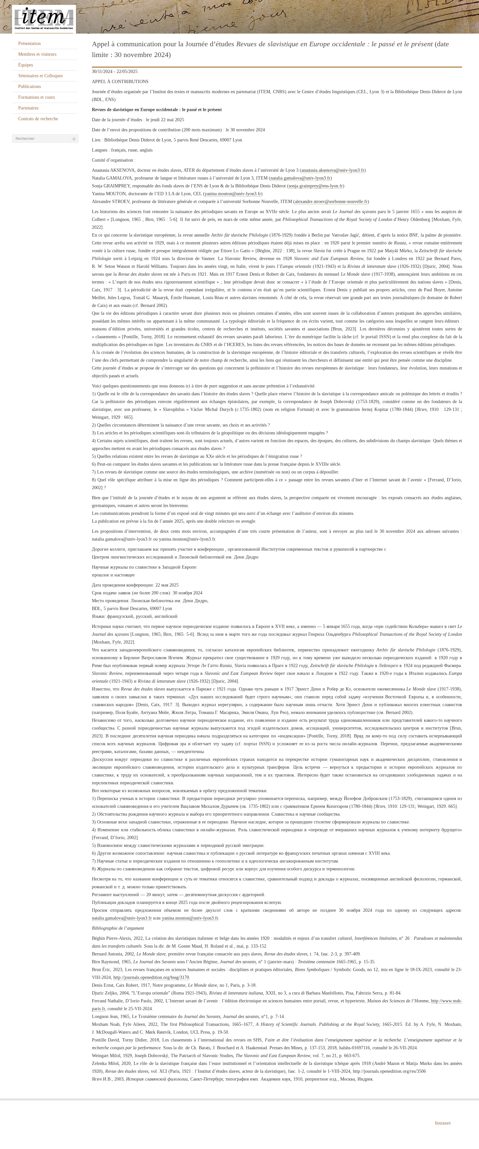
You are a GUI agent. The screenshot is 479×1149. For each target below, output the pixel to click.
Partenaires (28, 108)
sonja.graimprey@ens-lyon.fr (316, 185)
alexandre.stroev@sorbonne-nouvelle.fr (331, 201)
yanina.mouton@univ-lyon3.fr (233, 193)
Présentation (29, 43)
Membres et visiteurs (37, 54)
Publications (29, 86)
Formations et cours (36, 97)
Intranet (443, 1123)
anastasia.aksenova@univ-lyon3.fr (332, 170)
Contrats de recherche (38, 118)
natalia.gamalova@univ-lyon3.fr (300, 178)
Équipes (25, 65)
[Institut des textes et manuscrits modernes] (239, 17)
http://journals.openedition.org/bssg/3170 (151, 977)
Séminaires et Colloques (40, 75)
